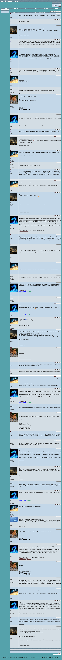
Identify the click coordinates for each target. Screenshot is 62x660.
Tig (10, 48)
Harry (10, 13)
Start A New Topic (52, 11)
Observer (11, 244)
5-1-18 (10, 75)
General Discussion (18, 653)
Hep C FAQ (20, 231)
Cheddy (11, 94)
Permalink (55, 13)
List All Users (46, 8)
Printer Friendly (59, 11)
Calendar (36, 8)
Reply (55, 11)
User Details (56, 8)
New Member (59, 6)
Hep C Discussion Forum (12, 653)
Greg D (11, 516)
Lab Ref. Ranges (23, 231)
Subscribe (59, 653)
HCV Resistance (26, 231)
